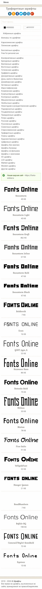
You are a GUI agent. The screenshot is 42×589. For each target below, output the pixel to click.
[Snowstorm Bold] (21, 266)
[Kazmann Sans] (21, 362)
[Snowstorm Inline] (21, 247)
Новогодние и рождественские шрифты (19, 106)
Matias (21, 427)
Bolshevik (21, 311)
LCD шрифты (6, 160)
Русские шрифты (8, 121)
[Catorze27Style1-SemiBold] (21, 536)
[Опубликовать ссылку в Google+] (32, 13)
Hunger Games (21, 485)
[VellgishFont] (21, 459)
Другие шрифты (8, 169)
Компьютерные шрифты (12, 94)
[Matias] (21, 420)
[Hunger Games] (21, 478)
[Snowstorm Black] (21, 285)
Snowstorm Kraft (21, 234)
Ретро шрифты (7, 118)
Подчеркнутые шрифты (11, 109)
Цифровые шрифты (10, 142)
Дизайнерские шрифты (11, 82)
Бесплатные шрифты (10, 50)
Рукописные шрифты (10, 124)
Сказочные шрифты (10, 127)
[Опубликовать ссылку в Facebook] (17, 13)
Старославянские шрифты (12, 130)
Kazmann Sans (21, 369)
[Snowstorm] (21, 189)
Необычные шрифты (10, 103)
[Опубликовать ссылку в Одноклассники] (13, 13)
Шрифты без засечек (10, 145)
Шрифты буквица (8, 148)
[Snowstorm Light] (21, 208)
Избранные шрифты (12, 33)
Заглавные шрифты (10, 85)
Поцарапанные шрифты (11, 112)
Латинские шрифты (9, 45)
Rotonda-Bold (21, 388)
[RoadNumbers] (21, 497)
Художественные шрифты (12, 139)
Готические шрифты (10, 70)
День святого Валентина (12, 79)
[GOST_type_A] (21, 343)
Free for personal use (10, 53)
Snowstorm (21, 195)
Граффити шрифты (9, 73)
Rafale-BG (21, 523)
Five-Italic (21, 446)
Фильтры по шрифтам (10, 38)
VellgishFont (21, 465)
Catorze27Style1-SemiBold (21, 542)
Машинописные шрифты (12, 100)
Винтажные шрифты (10, 64)
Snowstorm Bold (21, 272)
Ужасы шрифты (8, 136)
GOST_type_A (21, 350)
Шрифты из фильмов (10, 151)
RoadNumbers (21, 504)
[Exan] (21, 324)
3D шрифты (6, 157)
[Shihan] (21, 401)
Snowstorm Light (21, 215)
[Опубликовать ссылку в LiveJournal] (28, 13)
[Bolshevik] (21, 305)
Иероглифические (9, 88)
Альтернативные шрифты (12, 58)
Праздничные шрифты (11, 115)
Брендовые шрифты (10, 61)
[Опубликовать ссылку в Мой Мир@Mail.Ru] (24, 13)
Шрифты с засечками (10, 154)
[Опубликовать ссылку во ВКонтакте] (10, 13)
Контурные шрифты (10, 97)
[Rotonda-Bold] (21, 382)
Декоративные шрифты (11, 76)
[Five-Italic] (21, 440)
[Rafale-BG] (21, 517)
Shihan (21, 407)
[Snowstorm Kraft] (21, 227)
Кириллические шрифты (12, 42)
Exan (21, 330)
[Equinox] (21, 555)
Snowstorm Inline (21, 253)
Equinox (21, 562)
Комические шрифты (10, 91)
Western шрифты (8, 166)
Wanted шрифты (8, 163)
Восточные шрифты (10, 67)
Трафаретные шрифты (11, 133)
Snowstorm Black (21, 292)
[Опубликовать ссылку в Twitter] (21, 13)
